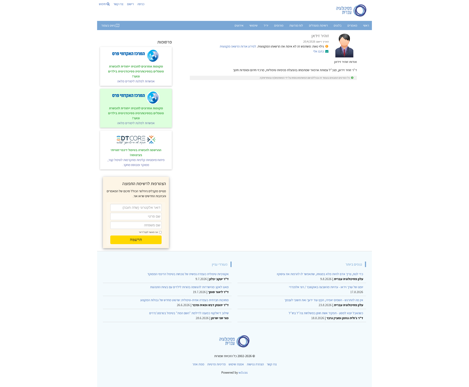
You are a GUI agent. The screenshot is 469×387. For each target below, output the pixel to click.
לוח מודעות (296, 25)
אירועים (238, 25)
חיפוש (103, 4)
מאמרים (352, 25)
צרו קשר (118, 4)
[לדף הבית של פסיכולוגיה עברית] (351, 10)
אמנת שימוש (236, 364)
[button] (136, 240)
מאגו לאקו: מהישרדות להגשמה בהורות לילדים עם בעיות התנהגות (189, 287)
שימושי (253, 25)
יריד (265, 25)
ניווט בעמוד (108, 25)
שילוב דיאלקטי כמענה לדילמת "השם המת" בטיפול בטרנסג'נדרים (189, 313)
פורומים (278, 25)
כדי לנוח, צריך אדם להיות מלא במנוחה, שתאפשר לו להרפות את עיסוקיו (320, 274)
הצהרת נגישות (255, 364)
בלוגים (337, 25)
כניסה (140, 4)
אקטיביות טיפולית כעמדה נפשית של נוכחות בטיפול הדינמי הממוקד (188, 274)
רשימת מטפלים (318, 25)
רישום (130, 4)
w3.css (243, 372)
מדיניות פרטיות (216, 364)
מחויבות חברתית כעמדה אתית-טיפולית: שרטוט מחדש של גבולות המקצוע (184, 300)
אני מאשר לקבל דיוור (148, 232)
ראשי (366, 25)
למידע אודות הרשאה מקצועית (238, 46)
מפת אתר (198, 364)
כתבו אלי (318, 51)
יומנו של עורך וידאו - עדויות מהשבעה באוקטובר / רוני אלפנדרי (326, 287)
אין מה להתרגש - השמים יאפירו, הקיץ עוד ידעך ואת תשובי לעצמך (323, 300)
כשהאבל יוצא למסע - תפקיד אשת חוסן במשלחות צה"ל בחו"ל (326, 313)
